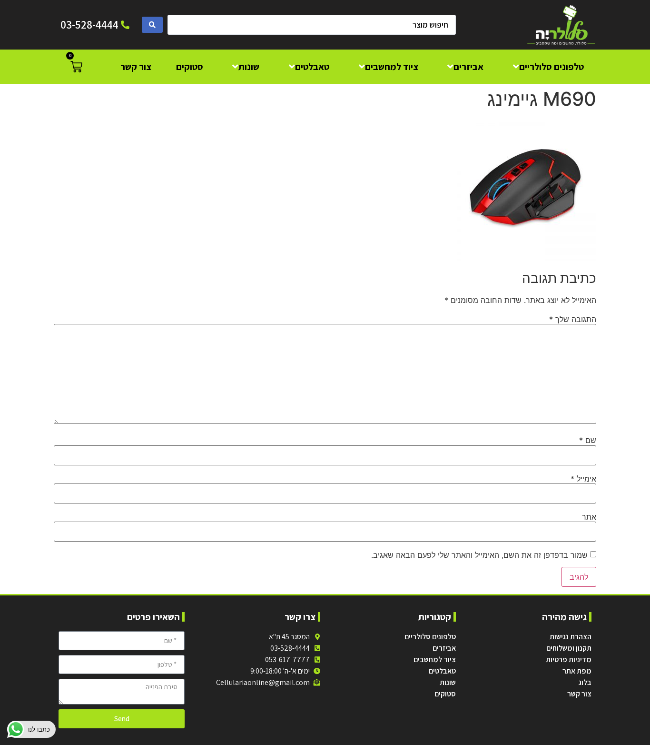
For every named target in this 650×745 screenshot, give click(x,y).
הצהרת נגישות (570, 637)
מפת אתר (576, 671)
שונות (448, 682)
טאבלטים (442, 671)
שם (587, 440)
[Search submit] (152, 25)
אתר (589, 517)
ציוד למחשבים (435, 659)
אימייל (583, 479)
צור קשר (579, 694)
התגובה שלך (572, 319)
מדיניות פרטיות (568, 659)
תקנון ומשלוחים (568, 648)
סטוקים (445, 694)
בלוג (585, 682)
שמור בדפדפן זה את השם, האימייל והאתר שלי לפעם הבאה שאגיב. (479, 555)
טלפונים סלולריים (430, 637)
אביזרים (444, 648)
